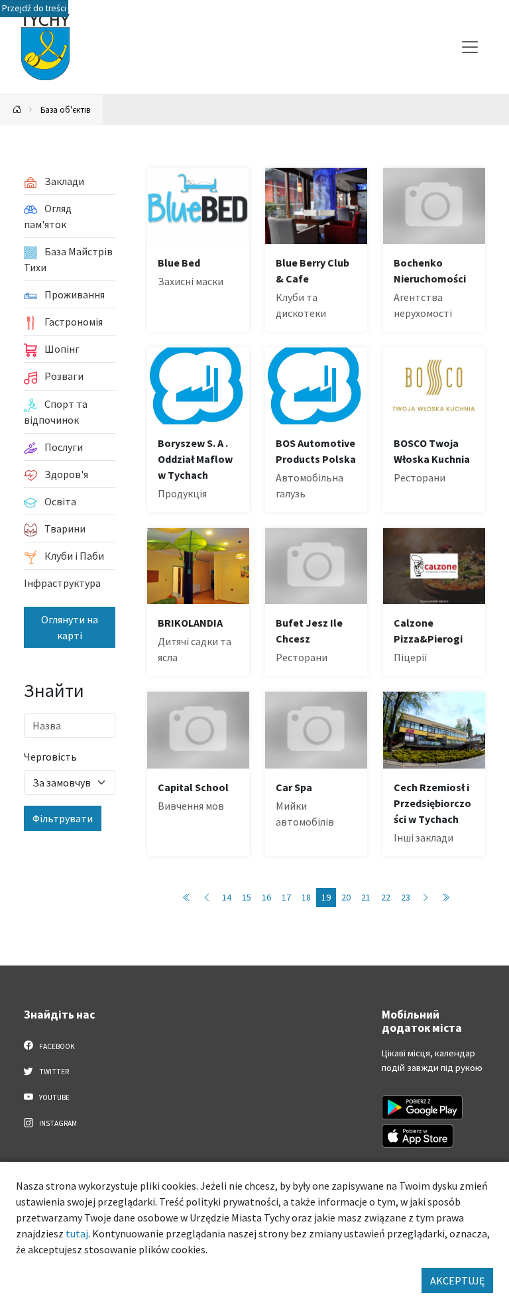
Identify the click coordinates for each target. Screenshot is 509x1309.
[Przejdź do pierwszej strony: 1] (187, 897)
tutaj (77, 1233)
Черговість (50, 756)
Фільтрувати (62, 818)
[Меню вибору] (470, 47)
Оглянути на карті (69, 627)
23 (405, 897)
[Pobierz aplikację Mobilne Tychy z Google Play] (422, 1107)
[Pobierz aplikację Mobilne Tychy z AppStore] (417, 1136)
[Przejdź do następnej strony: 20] (425, 897)
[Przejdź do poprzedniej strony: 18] (207, 897)
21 (365, 897)
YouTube (54, 1097)
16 (266, 897)
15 (246, 897)
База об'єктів (65, 109)
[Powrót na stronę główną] (17, 110)
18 (306, 897)
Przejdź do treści (34, 8)
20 (346, 897)
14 (226, 897)
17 (286, 897)
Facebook (56, 1046)
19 (326, 897)
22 (385, 897)
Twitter (53, 1071)
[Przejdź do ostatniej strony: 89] (445, 897)
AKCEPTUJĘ (457, 1280)
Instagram (57, 1123)
